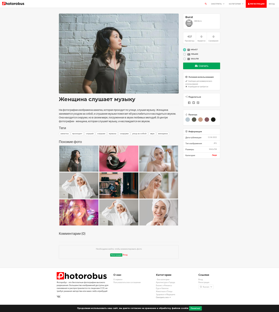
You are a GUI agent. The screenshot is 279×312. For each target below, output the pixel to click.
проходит (77, 134)
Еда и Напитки (162, 288)
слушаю (101, 134)
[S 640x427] (184, 49)
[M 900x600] (184, 54)
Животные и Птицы (164, 291)
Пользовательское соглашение (127, 282)
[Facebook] (189, 103)
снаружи (124, 134)
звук (152, 134)
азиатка (64, 134)
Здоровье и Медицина (165, 294)
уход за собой (139, 134)
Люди (214, 155)
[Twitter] (193, 103)
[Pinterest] (198, 103)
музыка (112, 134)
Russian (206, 287)
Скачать (203, 65)
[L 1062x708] (184, 58)
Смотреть (216, 4)
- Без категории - (163, 279)
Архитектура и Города (165, 282)
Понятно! (195, 308)
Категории (235, 4)
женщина (163, 134)
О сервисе (117, 279)
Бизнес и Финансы (164, 285)
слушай (90, 134)
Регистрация (257, 4)
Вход (272, 4)
